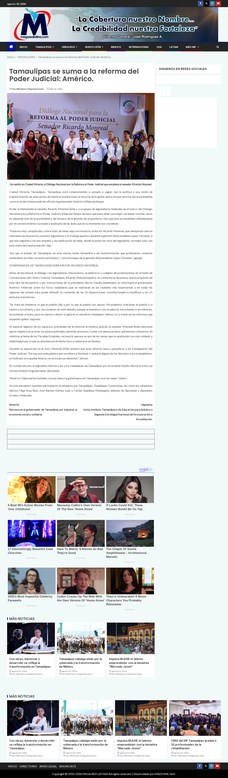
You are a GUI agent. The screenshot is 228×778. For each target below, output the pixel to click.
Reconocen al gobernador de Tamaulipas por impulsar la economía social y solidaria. (43, 409)
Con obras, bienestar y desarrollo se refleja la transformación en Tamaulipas (30, 662)
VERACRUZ (68, 47)
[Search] (218, 46)
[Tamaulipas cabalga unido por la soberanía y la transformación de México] (81, 638)
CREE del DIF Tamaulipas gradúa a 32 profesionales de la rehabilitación (193, 744)
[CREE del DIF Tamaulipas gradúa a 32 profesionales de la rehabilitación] (195, 718)
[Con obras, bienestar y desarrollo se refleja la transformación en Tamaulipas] (31, 638)
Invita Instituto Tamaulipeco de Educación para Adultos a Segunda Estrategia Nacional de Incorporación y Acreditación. (117, 412)
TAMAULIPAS (43, 47)
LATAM (173, 47)
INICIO (24, 47)
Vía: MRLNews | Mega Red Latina (28, 89)
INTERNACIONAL (139, 47)
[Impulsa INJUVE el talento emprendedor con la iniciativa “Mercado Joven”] (131, 638)
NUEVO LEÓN (93, 47)
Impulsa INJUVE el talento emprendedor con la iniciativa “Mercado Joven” (129, 662)
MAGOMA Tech (165, 774)
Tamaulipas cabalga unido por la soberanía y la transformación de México (80, 662)
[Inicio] (11, 46)
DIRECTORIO (28, 766)
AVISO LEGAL (48, 766)
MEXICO (116, 47)
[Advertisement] (81, 460)
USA (159, 47)
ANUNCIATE (67, 766)
